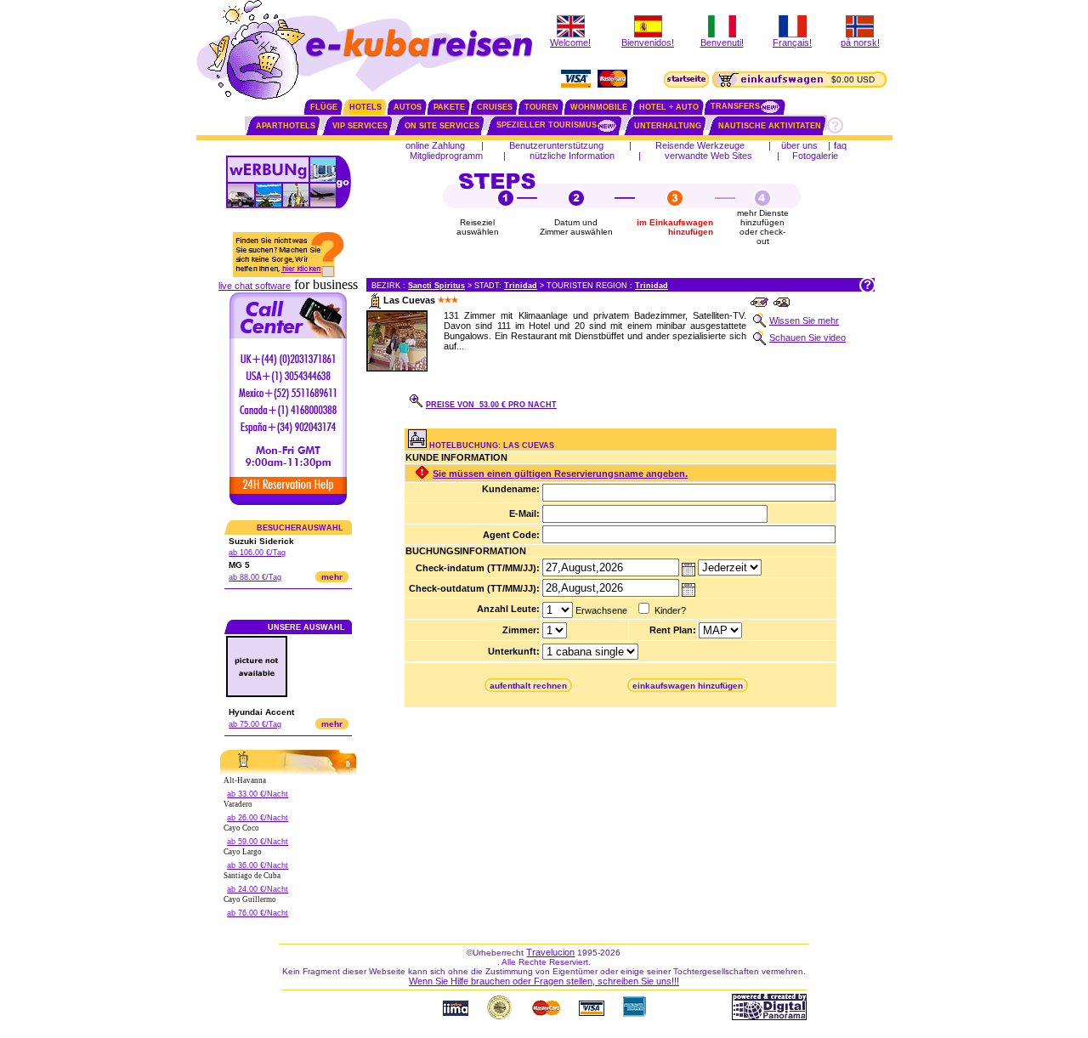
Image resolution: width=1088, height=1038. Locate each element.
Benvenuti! (722, 42)
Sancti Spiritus (436, 285)
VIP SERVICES (360, 126)
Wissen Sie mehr (804, 320)
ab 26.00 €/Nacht (257, 818)
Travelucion (550, 952)
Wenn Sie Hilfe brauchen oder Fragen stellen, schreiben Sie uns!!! (544, 981)
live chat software (254, 286)
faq (840, 145)
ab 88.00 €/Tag (255, 577)
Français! (792, 42)
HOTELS (365, 107)
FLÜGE (323, 107)
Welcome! (570, 42)
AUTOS (408, 107)
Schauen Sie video (807, 337)
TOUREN (541, 107)
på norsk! (860, 42)
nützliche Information (572, 155)
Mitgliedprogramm (446, 155)
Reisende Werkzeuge (700, 145)
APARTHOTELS (285, 126)
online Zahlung (435, 145)
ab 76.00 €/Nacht (257, 913)
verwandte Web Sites (708, 155)
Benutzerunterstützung (556, 145)
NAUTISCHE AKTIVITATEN (769, 126)
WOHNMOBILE (598, 107)
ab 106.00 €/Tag (257, 552)
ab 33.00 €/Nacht (257, 794)
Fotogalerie (815, 155)
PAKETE (449, 107)
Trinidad (520, 285)
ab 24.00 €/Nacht (257, 889)
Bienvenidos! (647, 42)
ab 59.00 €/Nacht (257, 841)
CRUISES (495, 107)
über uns (799, 145)
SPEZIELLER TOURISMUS (546, 125)
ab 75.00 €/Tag (255, 724)
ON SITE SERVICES (442, 126)
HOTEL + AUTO (669, 107)
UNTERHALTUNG (667, 126)
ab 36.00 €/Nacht (257, 865)
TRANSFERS (735, 106)
